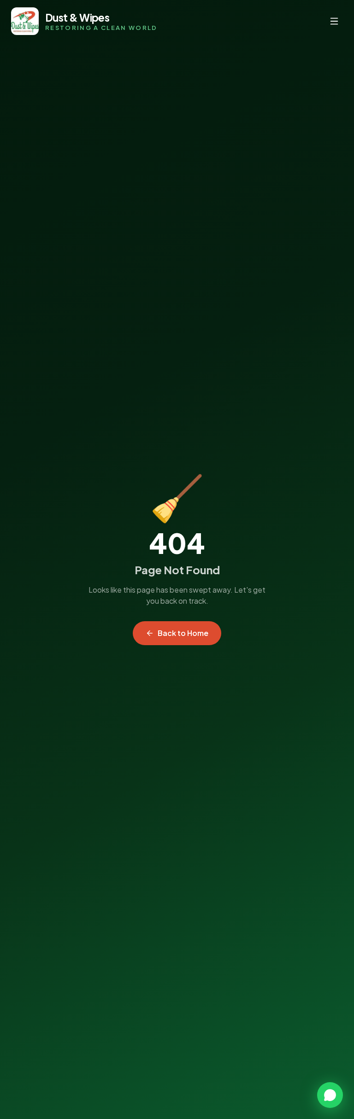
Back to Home (183, 633)
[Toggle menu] (334, 21)
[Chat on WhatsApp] (330, 1095)
